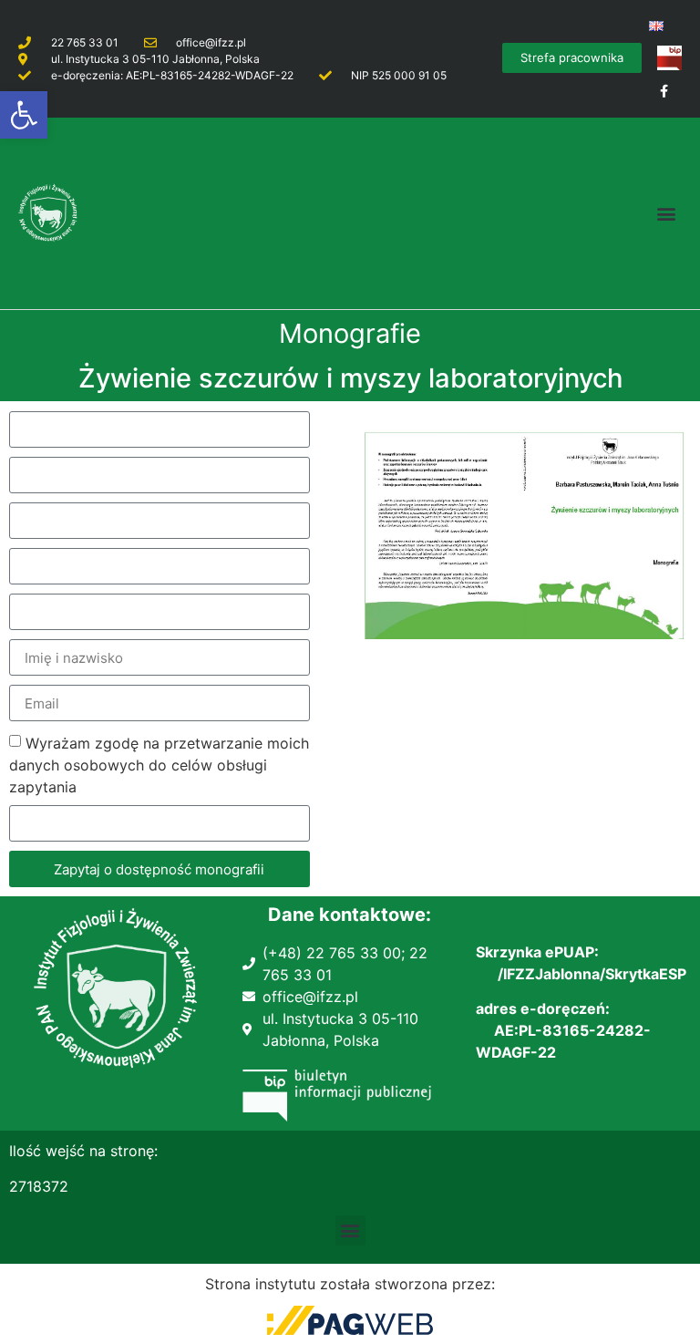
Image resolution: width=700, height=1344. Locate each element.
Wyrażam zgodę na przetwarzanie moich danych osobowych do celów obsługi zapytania (159, 765)
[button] (23, 115)
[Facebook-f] (664, 91)
